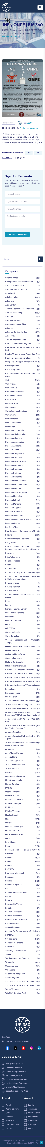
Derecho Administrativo (15, 434)
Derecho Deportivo (13, 488)
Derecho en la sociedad (16, 492)
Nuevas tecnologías (14, 826)
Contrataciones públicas (16, 411)
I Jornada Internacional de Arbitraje (20, 677)
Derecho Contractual (14, 465)
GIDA (7, 624)
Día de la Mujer (12, 527)
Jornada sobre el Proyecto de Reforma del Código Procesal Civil (22, 726)
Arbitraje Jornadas (13, 320)
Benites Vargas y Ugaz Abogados (20, 354)
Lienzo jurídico (12, 784)
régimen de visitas (13, 904)
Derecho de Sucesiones (15, 481)
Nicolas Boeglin (12, 815)
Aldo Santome (11, 305)
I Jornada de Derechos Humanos (19, 670)
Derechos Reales (12, 523)
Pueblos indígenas (13, 885)
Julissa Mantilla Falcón (15, 764)
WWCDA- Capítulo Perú (15, 993)
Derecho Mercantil (13, 504)
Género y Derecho (13, 620)
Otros (7, 838)
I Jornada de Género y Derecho (19, 673)
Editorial (8, 535)
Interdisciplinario (12, 693)
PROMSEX (9, 869)
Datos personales (13, 422)
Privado (8, 857)
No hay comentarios (29, 128)
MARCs (8, 788)
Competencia (11, 388)
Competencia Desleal (14, 391)
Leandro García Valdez (15, 776)
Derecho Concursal (13, 457)
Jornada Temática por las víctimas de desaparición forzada (22, 743)
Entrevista (9, 553)
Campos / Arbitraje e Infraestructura (21, 362)
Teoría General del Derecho (17, 958)
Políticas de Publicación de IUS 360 (21, 850)
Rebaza (8, 900)
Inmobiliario (10, 689)
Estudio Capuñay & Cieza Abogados (21, 572)
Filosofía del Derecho (14, 613)
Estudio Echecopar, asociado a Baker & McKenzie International (21, 577)
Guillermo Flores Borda (15, 654)
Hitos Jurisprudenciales (15, 666)
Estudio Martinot (12, 587)
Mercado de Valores (14, 799)
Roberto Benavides (13, 915)
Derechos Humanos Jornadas (18, 519)
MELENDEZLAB (12, 795)
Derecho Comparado (14, 453)
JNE (29, 153)
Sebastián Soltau (12, 927)
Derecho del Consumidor (16, 484)
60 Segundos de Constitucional (19, 281)
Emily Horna (10, 542)
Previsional (10, 854)
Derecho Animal (12, 450)
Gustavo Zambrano (13, 658)
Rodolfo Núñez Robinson (16, 919)
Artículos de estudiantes (16, 332)
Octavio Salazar (12, 830)
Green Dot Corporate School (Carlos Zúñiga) (21, 641)
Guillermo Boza (12, 650)
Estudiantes (10, 568)
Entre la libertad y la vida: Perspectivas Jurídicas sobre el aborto (22, 547)
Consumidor (10, 407)
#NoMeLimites (11, 278)
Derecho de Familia (13, 477)
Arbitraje (9, 316)
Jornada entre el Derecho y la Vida (20, 708)
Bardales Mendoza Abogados (18, 343)
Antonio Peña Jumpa (14, 312)
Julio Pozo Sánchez (14, 761)
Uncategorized (11, 966)
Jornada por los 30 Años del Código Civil (21, 720)
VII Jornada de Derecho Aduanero (20, 981)
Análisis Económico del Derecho (19, 309)
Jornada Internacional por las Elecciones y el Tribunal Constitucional (22, 713)
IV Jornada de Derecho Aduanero (20, 700)
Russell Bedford (12, 923)
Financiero (10, 616)
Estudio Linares (12, 583)
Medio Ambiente (12, 792)
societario (9, 946)
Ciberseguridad (12, 365)
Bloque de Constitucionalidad (18, 358)
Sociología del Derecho (15, 950)
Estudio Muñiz (11, 590)
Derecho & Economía (14, 430)
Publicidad (10, 877)
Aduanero (9, 301)
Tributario (9, 962)
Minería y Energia (13, 803)
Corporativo (10, 415)
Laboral (8, 772)
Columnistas (10, 384)
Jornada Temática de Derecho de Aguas (20, 737)
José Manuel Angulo (14, 753)
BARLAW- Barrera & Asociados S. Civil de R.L (22, 348)
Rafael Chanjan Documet (16, 892)
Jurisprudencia (12, 768)
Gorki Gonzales (12, 636)
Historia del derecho (14, 662)
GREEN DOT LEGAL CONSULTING (20, 646)
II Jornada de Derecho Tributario (19, 681)
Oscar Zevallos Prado (14, 834)
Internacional (11, 697)
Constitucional (8, 123)
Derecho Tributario (13, 511)
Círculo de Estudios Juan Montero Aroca (20, 374)
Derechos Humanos (14, 515)
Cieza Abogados (12, 369)
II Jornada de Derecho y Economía (20, 685)
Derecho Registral (13, 508)
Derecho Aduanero (13, 438)
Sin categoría (11, 939)
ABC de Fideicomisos (14, 285)
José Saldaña (11, 757)
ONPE (38, 153)
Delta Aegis (10, 426)
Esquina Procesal (13, 561)
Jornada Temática (13, 732)
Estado (8, 565)
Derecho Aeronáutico (14, 442)
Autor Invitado (11, 336)
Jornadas (9, 749)
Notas (7, 819)
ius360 (29, 123)
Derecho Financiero (13, 496)
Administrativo (11, 297)
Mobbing (9, 807)
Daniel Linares (11, 419)
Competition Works (13, 395)
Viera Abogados (12, 977)
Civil (7, 380)
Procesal (9, 861)
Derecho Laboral (12, 500)
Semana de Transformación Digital (20, 931)
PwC (7, 888)
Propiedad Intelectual (14, 873)
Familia (8, 605)
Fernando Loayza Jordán (16, 609)
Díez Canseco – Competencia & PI (20, 531)
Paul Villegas (10, 842)
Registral (9, 908)
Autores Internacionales (15, 340)
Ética (7, 601)
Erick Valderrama (12, 557)
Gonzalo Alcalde (12, 632)
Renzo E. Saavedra (13, 912)
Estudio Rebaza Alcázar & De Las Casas (19, 595)
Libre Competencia (13, 780)
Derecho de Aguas (13, 469)
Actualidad (10, 293)
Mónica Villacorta (13, 811)
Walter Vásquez (12, 989)
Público (8, 881)
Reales (8, 896)
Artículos (9, 328)
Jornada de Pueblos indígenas (18, 704)
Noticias (8, 823)
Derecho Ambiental (13, 446)
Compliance (10, 399)
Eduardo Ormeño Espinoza (17, 539)
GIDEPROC (10, 628)
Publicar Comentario (17, 234)
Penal (7, 846)
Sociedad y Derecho (14, 943)
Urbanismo (10, 970)
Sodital (8, 954)
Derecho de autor (13, 473)
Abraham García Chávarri (16, 289)
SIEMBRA (9, 935)
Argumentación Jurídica (15, 324)
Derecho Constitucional (15, 461)
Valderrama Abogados (15, 974)
